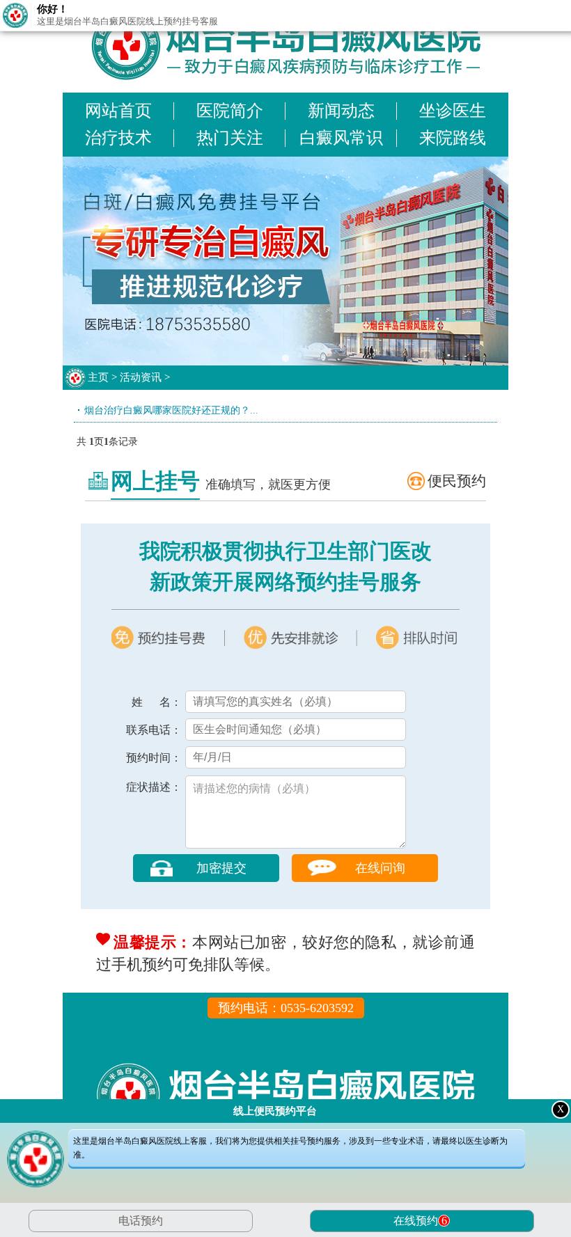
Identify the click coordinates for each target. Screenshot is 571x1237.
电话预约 (140, 1221)
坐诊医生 (452, 111)
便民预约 (457, 481)
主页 (98, 377)
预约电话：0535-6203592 (286, 1008)
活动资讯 (141, 377)
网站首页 (118, 111)
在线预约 (420, 1221)
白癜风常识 (341, 138)
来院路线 (452, 138)
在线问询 (380, 868)
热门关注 (229, 138)
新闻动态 (341, 111)
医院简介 (229, 111)
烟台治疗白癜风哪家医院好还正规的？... (171, 410)
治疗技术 (118, 138)
